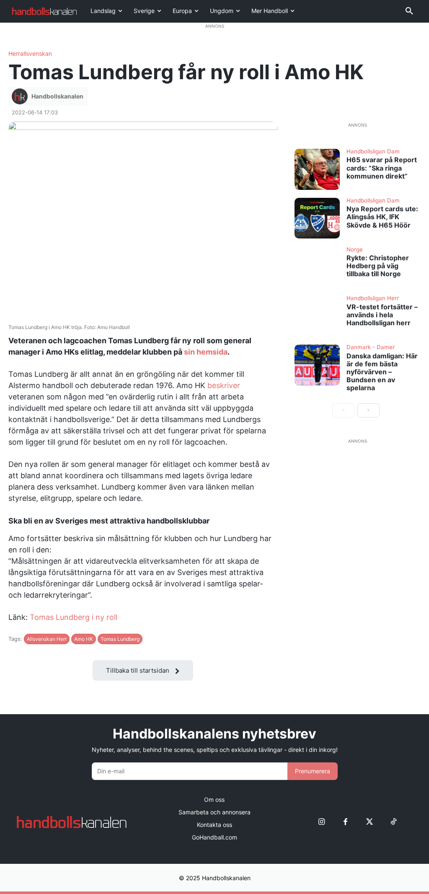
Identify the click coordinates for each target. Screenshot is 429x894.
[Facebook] (345, 821)
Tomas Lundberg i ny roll (73, 617)
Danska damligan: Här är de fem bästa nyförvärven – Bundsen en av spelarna (382, 372)
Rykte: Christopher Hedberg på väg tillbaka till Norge (377, 266)
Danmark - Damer (370, 347)
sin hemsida (205, 351)
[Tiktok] (393, 821)
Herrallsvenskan (30, 54)
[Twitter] (369, 821)
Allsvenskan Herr (47, 639)
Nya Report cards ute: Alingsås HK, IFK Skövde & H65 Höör (382, 217)
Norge (354, 250)
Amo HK (83, 639)
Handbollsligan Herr (372, 298)
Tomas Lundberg (120, 639)
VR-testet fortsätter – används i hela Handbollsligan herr (382, 315)
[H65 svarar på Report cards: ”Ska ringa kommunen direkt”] (317, 169)
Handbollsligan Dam (373, 152)
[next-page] (368, 410)
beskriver (223, 385)
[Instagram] (321, 821)
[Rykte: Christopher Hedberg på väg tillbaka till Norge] (317, 267)
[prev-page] (343, 410)
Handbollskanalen (57, 96)
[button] (409, 11)
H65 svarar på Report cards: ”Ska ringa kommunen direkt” (381, 167)
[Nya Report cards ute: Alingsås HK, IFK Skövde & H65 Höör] (317, 218)
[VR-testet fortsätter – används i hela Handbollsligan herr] (317, 316)
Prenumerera (312, 771)
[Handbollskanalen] (21, 96)
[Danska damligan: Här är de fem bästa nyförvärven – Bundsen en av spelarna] (317, 365)
